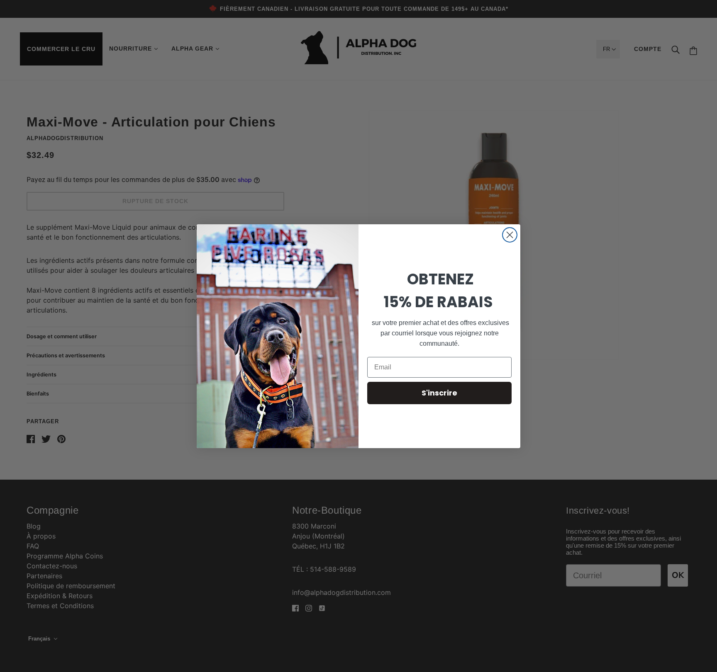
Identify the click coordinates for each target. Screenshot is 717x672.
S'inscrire (439, 393)
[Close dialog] (509, 235)
